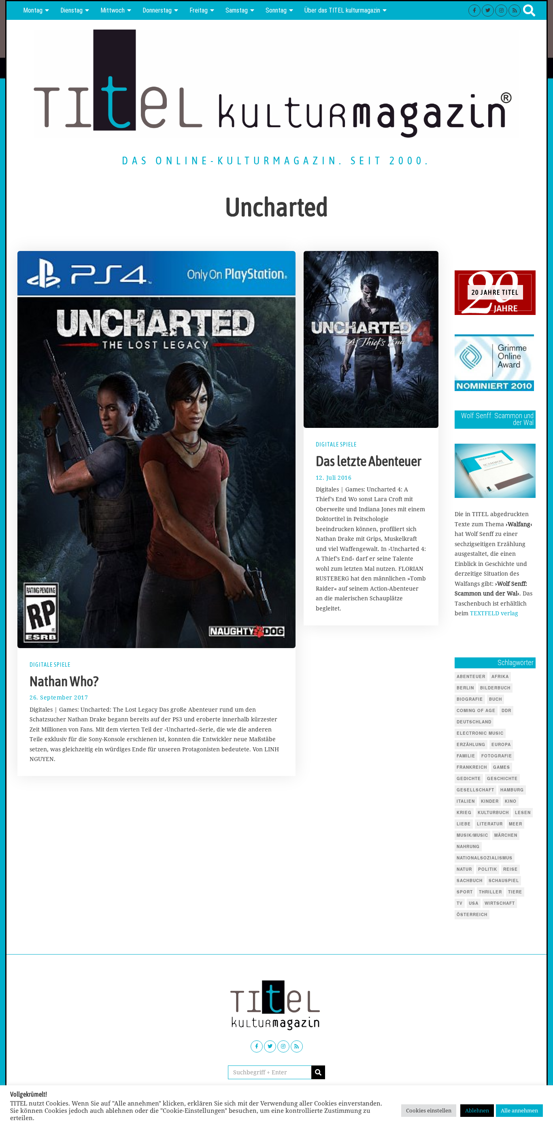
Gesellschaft (475, 790)
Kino (511, 801)
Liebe (464, 824)
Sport (465, 892)
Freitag (198, 10)
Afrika (500, 676)
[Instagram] (501, 10)
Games (501, 767)
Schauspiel (504, 880)
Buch (495, 699)
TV (460, 903)
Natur (464, 869)
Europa (501, 744)
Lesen (523, 812)
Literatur (490, 824)
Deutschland (474, 722)
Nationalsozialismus (485, 858)
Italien (466, 801)
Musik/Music (472, 835)
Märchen (505, 835)
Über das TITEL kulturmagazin (342, 10)
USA (474, 903)
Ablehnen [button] (477, 1110)
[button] (318, 1072)
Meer (515, 824)
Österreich (472, 914)
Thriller (490, 892)
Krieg (464, 812)
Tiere (515, 892)
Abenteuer (471, 676)
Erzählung (471, 744)
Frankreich (472, 767)
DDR (506, 710)
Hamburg (512, 790)
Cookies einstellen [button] (428, 1110)
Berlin (465, 688)
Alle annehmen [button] (519, 1110)
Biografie (470, 699)
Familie (466, 756)
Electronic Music (480, 733)
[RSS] (514, 10)
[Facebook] (474, 10)
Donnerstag (157, 10)
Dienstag (71, 10)
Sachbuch (470, 880)
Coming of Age (476, 710)
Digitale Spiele (50, 664)
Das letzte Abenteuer (368, 461)
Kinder (490, 801)
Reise (510, 869)
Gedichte (469, 778)
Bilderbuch (495, 688)
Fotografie (496, 756)
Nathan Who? (64, 681)
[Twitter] (488, 10)
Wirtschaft (500, 903)
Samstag (236, 10)
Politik (487, 869)
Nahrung (468, 846)
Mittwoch (112, 10)
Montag (33, 10)
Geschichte (502, 778)
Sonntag (276, 10)
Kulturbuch (493, 812)
